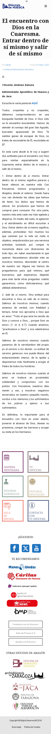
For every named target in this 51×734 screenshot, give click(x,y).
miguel (8, 65)
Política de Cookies (32, 727)
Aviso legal (16, 727)
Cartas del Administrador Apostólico (19, 69)
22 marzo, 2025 (42, 65)
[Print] (4, 76)
